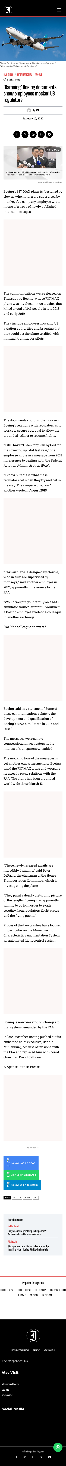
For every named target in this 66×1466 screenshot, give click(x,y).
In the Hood (13, 1226)
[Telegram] (49, 134)
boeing (27, 1198)
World (39, 74)
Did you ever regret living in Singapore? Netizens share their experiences (27, 1232)
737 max (17, 1198)
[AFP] (30, 110)
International (24, 74)
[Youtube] (49, 1457)
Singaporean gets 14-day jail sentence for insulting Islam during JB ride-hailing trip (28, 1248)
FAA (36, 1198)
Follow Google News (23, 1163)
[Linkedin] (41, 134)
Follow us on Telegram (24, 1184)
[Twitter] (25, 134)
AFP (37, 110)
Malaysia (12, 1241)
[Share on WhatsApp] (57, 1447)
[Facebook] (16, 134)
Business (8, 74)
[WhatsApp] (33, 134)
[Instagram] (24, 1457)
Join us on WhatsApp (23, 1174)
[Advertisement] (33, 252)
